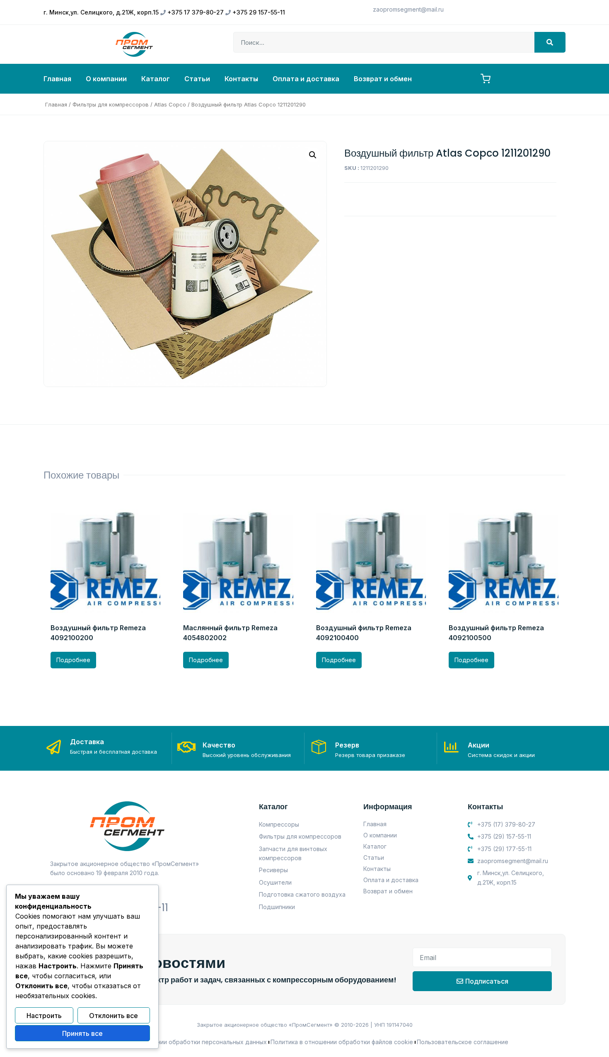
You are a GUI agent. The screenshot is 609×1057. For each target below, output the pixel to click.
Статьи (197, 79)
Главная (57, 79)
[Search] (550, 42)
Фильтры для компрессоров (110, 104)
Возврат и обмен (383, 79)
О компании (106, 79)
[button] (312, 155)
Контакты (241, 79)
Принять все (82, 1033)
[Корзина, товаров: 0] (486, 79)
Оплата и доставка (306, 79)
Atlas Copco (170, 104)
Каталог (155, 79)
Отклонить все (113, 1015)
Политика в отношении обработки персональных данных (184, 1041)
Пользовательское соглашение (462, 1041)
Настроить (44, 1015)
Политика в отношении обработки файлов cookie (342, 1041)
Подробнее (73, 659)
